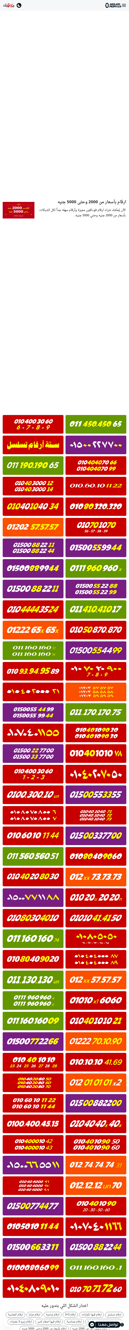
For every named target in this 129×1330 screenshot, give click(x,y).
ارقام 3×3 (70, 1314)
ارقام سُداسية (74, 1321)
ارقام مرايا (34, 1314)
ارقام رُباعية (52, 1314)
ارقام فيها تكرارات (91, 1314)
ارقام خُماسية (15, 1314)
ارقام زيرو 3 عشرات (21, 1321)
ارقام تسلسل (114, 1314)
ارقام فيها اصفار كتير (49, 1321)
